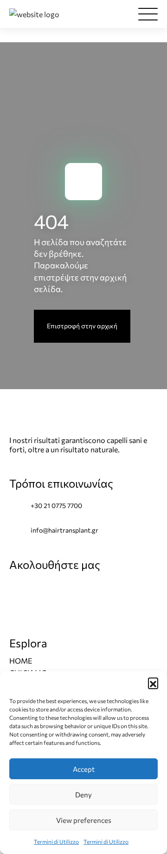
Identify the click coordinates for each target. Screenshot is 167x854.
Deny (83, 794)
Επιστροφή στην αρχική (82, 326)
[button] (153, 682)
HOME (20, 660)
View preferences (83, 820)
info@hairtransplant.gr (64, 530)
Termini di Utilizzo (56, 841)
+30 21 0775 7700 (56, 505)
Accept (84, 769)
